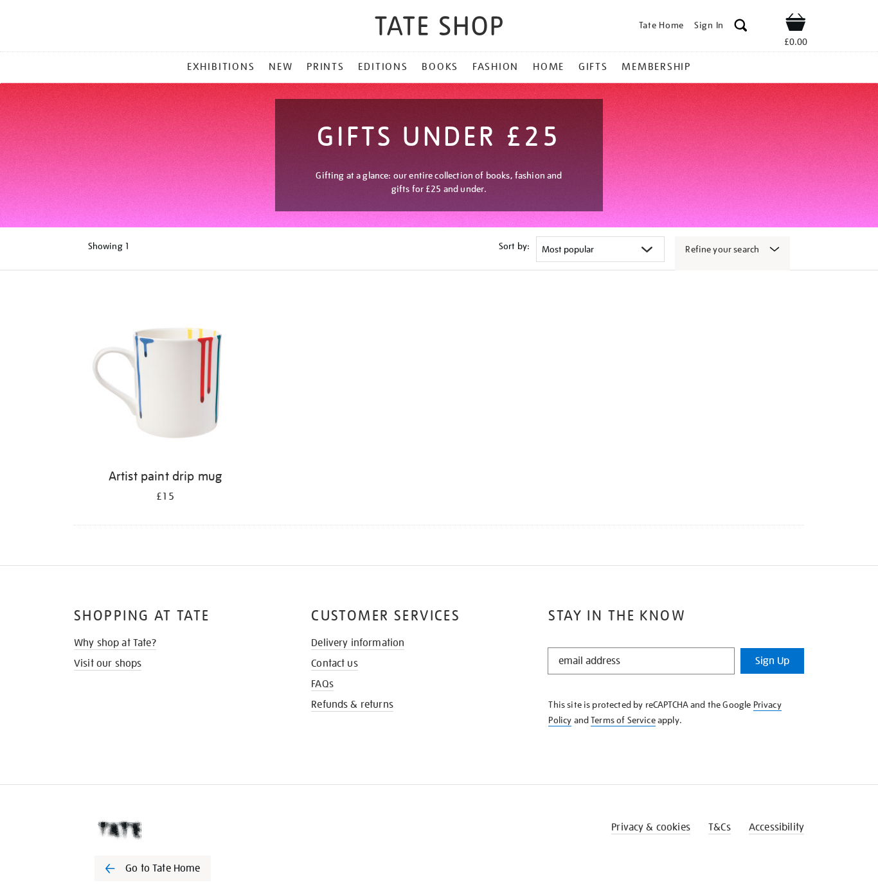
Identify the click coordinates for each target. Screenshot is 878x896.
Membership (656, 66)
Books (440, 66)
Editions (383, 66)
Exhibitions (221, 66)
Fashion (495, 66)
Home (548, 66)
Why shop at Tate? (115, 643)
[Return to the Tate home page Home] (439, 28)
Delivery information (357, 643)
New (280, 66)
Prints (326, 66)
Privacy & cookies (650, 827)
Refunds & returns (352, 704)
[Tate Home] (175, 829)
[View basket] (796, 24)
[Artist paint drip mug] (165, 378)
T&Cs (719, 827)
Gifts (593, 66)
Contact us (334, 663)
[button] (741, 27)
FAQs (322, 684)
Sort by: (514, 246)
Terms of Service (623, 720)
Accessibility (776, 827)
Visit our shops (107, 663)
